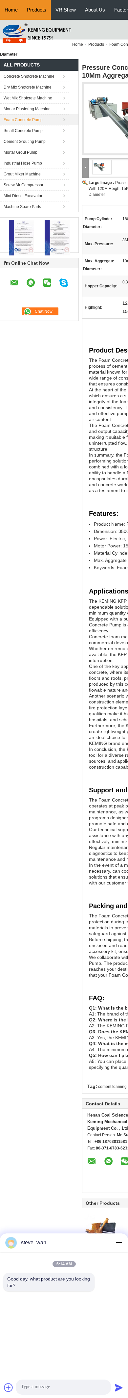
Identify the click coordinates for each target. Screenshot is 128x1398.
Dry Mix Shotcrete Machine (28, 87)
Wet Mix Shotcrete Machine (28, 98)
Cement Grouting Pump (25, 141)
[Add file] (8, 1387)
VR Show (65, 10)
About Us (95, 10)
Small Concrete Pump (23, 130)
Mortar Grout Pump (20, 152)
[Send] (119, 1387)
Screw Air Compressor (23, 185)
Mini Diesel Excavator (23, 196)
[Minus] (119, 1243)
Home (11, 10)
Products (36, 10)
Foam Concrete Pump (23, 120)
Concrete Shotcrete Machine (29, 76)
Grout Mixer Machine (22, 174)
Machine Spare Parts (22, 206)
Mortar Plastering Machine (27, 109)
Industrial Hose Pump (23, 163)
